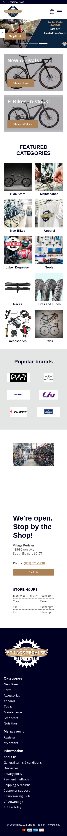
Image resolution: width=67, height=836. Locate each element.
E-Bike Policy (12, 807)
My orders (11, 743)
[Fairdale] (49, 378)
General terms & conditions (23, 762)
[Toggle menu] (59, 11)
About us (10, 757)
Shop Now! (15, 36)
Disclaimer (11, 768)
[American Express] (35, 830)
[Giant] (18, 395)
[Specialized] (18, 412)
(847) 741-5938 (34, 563)
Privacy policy (13, 774)
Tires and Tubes (49, 304)
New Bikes (17, 230)
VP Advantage (13, 802)
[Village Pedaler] (13, 11)
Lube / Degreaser (18, 267)
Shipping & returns (17, 785)
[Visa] (29, 830)
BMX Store (17, 194)
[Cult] (18, 378)
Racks (17, 304)
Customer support (17, 790)
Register (9, 737)
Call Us (33, 572)
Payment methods (16, 779)
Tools (49, 267)
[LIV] (49, 395)
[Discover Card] (41, 830)
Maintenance (49, 194)
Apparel (49, 230)
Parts (49, 341)
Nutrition (10, 723)
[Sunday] (49, 412)
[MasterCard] (23, 830)
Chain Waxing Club (17, 796)
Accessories (18, 341)
